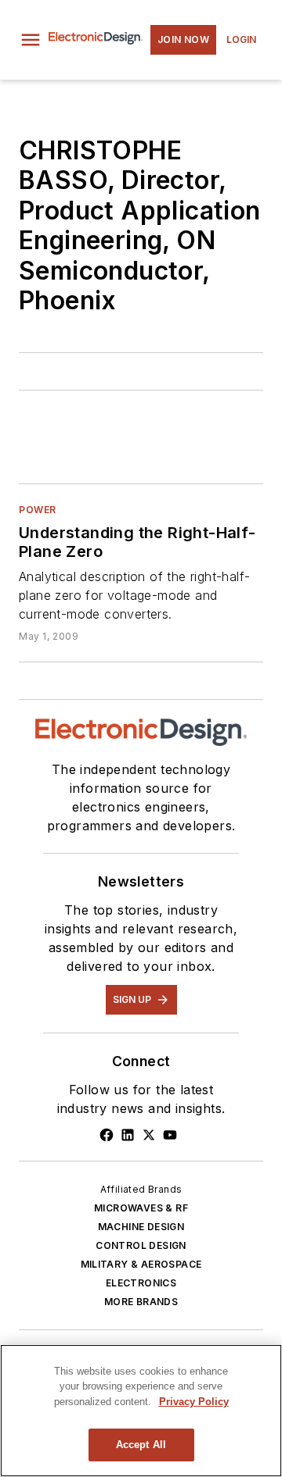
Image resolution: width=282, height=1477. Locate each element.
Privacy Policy (194, 1401)
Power (37, 510)
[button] (30, 40)
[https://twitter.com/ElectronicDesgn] (149, 1135)
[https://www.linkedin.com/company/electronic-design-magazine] (128, 1135)
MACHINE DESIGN (141, 1227)
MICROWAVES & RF (141, 1208)
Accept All (141, 1444)
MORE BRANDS (141, 1302)
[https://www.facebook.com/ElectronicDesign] (106, 1135)
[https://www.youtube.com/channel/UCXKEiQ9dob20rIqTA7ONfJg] (170, 1135)
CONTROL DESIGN (141, 1245)
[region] (141, 1410)
